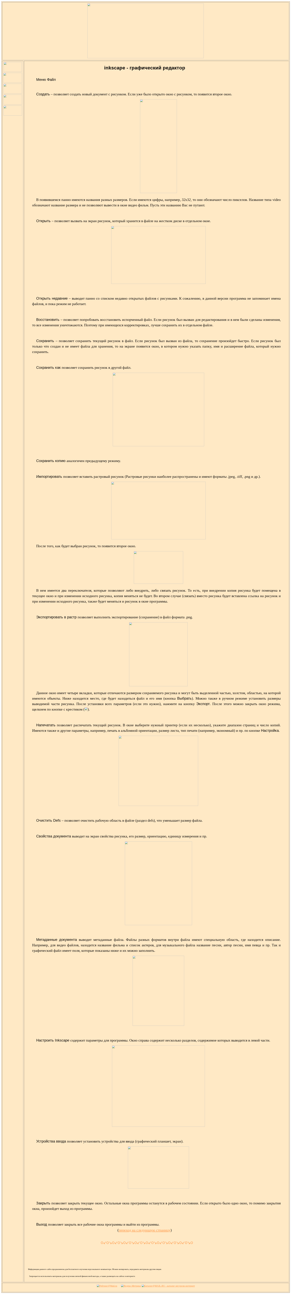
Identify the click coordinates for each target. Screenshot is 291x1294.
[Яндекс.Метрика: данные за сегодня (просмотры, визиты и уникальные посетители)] (131, 1286)
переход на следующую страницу (145, 1230)
